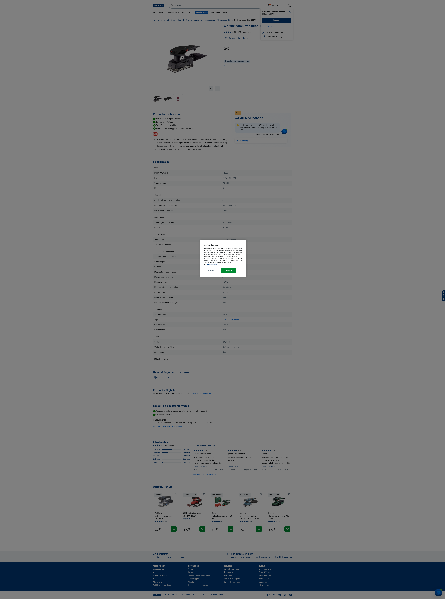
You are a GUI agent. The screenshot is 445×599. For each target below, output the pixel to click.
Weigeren (211, 270)
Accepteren (228, 270)
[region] (223, 258)
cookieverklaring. (212, 264)
